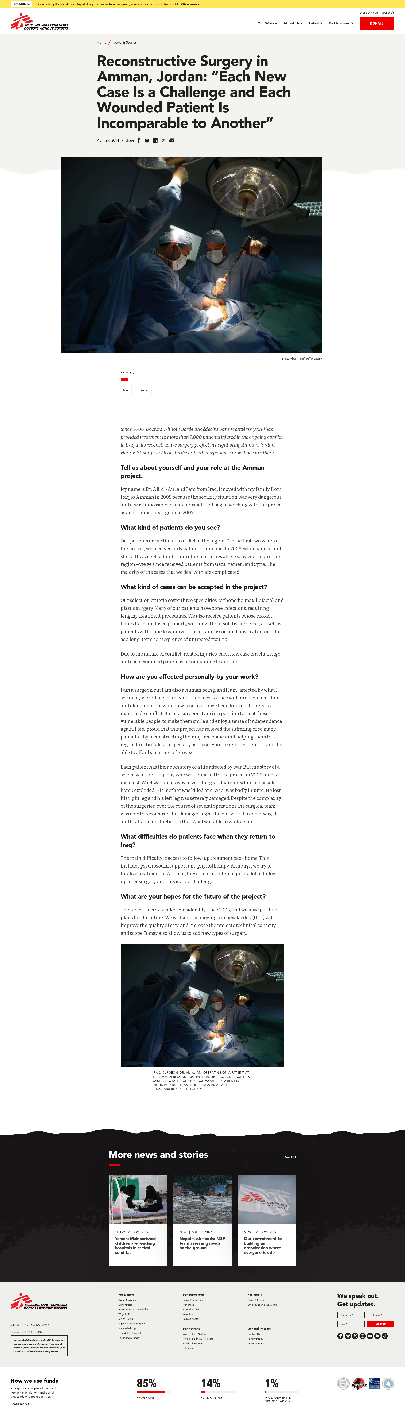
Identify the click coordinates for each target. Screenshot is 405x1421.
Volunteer (188, 1314)
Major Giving (125, 1318)
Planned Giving (127, 1328)
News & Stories (124, 42)
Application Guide (193, 1343)
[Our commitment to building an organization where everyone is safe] (267, 1220)
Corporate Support (128, 1337)
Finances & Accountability (133, 1309)
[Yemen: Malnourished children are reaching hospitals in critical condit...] (138, 1220)
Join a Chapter (191, 1318)
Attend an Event (192, 1309)
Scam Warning (256, 1343)
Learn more (19, 1404)
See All (289, 1157)
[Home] (59, 21)
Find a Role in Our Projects (198, 1338)
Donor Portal (125, 1304)
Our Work (266, 23)
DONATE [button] (376, 23)
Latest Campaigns (193, 1299)
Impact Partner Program (131, 1323)
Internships (189, 1348)
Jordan (144, 390)
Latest (314, 23)
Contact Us (254, 1334)
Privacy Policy (255, 1338)
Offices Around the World (262, 1304)
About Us (292, 23)
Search (386, 13)
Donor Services (127, 1299)
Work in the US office (195, 1334)
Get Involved (340, 23)
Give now (189, 4)
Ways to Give (125, 1314)
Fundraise (188, 1304)
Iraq (126, 390)
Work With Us (369, 13)
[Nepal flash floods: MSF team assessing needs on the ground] (202, 1220)
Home (101, 42)
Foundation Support (129, 1333)
